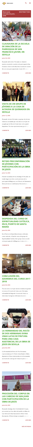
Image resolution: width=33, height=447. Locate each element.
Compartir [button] (5, 73)
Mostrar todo (24, 12)
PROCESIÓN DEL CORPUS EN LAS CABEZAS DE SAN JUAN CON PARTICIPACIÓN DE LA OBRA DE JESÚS (16, 397)
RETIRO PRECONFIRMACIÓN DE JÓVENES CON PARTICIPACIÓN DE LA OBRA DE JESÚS (16, 165)
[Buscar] (26, 3)
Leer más (28, 73)
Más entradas (26, 426)
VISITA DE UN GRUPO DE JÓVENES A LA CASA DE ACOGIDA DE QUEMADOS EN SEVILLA (16, 107)
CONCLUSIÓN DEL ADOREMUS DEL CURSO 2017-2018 (16, 279)
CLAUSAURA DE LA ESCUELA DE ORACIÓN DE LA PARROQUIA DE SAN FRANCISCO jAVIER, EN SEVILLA (15, 49)
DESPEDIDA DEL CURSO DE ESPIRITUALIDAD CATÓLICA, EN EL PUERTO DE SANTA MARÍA (16, 222)
